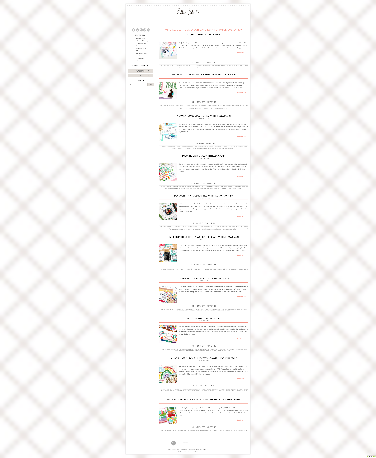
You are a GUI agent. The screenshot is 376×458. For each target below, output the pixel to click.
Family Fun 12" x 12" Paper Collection (200, 105)
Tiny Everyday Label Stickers (205, 108)
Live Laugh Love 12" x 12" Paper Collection (185, 107)
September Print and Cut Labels (219, 188)
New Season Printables (211, 228)
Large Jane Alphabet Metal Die (235, 65)
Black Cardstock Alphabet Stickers (207, 389)
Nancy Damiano (141, 53)
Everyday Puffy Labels (199, 146)
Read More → (241, 53)
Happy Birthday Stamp (187, 430)
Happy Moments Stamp (219, 309)
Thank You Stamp (203, 432)
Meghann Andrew (237, 67)
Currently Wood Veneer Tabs (204, 268)
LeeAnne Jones (141, 46)
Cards (167, 430)
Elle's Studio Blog (175, 449)
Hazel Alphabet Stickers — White (236, 226)
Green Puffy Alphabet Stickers (221, 226)
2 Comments (198, 144)
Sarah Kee (141, 58)
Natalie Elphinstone (242, 430)
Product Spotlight (170, 65)
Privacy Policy (194, 451)
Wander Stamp (222, 67)
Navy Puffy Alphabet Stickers (236, 146)
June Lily (206, 449)
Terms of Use (186, 451)
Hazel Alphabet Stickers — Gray (207, 65)
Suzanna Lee (141, 61)
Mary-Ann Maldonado (207, 107)
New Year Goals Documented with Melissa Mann (204, 116)
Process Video (168, 226)
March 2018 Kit (192, 310)
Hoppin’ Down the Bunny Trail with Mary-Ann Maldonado (204, 75)
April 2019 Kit (183, 65)
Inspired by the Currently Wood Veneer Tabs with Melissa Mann (204, 237)
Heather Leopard (168, 390)
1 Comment (198, 223)
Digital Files (168, 186)
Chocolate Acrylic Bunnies (186, 105)
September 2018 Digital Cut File (187, 188)
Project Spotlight (171, 146)
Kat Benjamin (141, 43)
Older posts (180, 443)
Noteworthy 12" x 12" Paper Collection (188, 67)
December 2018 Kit (189, 146)
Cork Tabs (182, 146)
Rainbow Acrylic (191, 392)
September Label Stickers (207, 229)
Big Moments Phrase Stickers (191, 389)
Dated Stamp (194, 349)
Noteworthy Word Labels (222, 269)
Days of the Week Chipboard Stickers (188, 309)
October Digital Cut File (234, 269)
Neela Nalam (220, 186)
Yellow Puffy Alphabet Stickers (200, 271)
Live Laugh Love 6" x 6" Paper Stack (209, 390)
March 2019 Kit (198, 107)
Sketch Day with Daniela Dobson (203, 318)
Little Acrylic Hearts (212, 349)
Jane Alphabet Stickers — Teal (221, 65)
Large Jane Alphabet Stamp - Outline (231, 105)
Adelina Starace (141, 38)
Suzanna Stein (215, 67)
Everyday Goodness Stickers (218, 268)
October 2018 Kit (197, 148)
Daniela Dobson (187, 349)
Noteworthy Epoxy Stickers (210, 269)
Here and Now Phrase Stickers (191, 186)
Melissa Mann (226, 146)
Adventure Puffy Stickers (185, 268)
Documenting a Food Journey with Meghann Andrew (203, 196)
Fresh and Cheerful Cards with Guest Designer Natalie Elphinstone (203, 400)
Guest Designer (172, 430)
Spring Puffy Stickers (236, 107)
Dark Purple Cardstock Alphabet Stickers (224, 389)
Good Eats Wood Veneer (208, 226)
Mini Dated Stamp (201, 228)
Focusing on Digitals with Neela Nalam (203, 156)
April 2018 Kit (195, 268)
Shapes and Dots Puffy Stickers (205, 67)
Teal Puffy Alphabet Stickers (192, 108)
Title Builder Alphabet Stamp (198, 350)
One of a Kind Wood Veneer (209, 310)
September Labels (208, 188)
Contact (180, 451)
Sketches (168, 349)
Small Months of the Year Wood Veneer (210, 148)
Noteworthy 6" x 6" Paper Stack (196, 269)
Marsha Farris (141, 48)
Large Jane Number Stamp (170, 107)
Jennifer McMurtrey (141, 41)
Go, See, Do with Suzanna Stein (204, 35)
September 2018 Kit (199, 188)
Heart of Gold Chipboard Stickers (232, 309)
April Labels (189, 65)
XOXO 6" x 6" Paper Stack (211, 350)
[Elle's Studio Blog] (188, 11)
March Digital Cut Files (230, 390)
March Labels (239, 390)
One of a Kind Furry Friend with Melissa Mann (204, 278)
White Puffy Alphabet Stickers (202, 392)
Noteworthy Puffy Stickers (241, 228)
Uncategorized (175, 186)
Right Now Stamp (176, 188)
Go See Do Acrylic (196, 65)
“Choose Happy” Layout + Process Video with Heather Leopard (203, 358)
